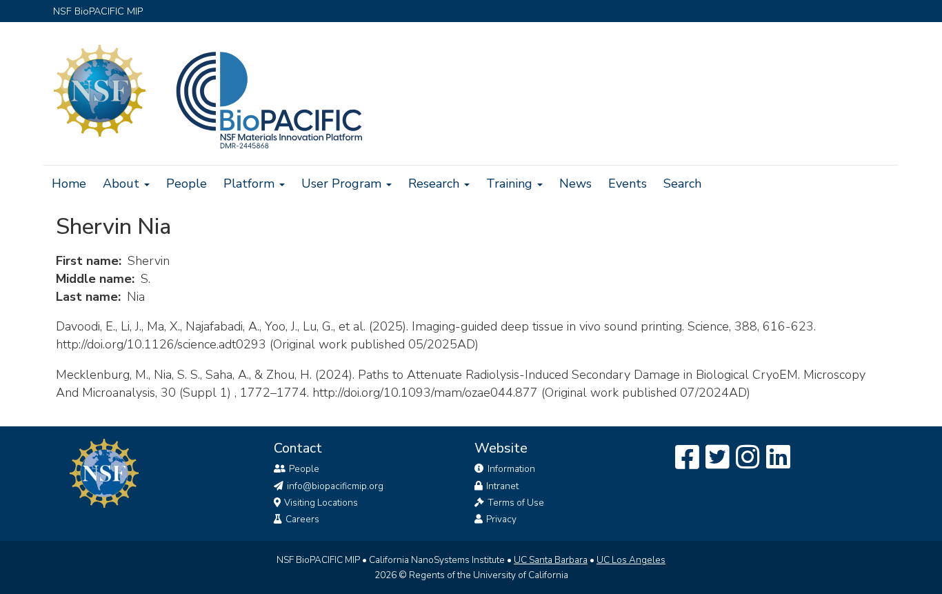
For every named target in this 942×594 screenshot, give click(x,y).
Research (435, 183)
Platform (250, 183)
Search (682, 183)
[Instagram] (748, 458)
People (186, 183)
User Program (343, 183)
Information (511, 468)
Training (511, 183)
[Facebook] (687, 458)
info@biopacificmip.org (335, 486)
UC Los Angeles (631, 559)
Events (627, 183)
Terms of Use (516, 502)
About (123, 183)
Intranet (502, 486)
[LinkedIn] (778, 458)
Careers (302, 519)
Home (69, 183)
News (575, 183)
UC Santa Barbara (551, 559)
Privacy (501, 519)
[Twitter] (717, 458)
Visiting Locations (321, 502)
